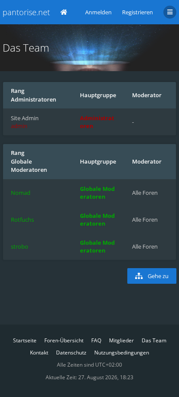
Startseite (24, 340)
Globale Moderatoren (29, 165)
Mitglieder (121, 340)
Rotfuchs (22, 219)
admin (19, 126)
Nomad (20, 193)
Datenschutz (71, 352)
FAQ (96, 340)
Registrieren (137, 12)
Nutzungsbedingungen (121, 352)
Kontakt (39, 352)
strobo (19, 246)
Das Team (154, 340)
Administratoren (33, 99)
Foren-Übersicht (63, 340)
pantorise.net (26, 12)
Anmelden (98, 12)
